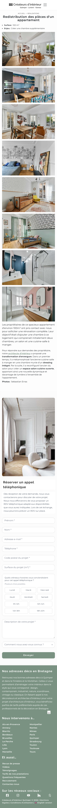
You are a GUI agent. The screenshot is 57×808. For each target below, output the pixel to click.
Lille (4, 745)
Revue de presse (11, 763)
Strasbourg (36, 741)
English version (43, 803)
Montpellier (36, 724)
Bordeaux (7, 734)
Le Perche (7, 741)
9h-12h (16, 604)
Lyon (4, 748)
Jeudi (12, 597)
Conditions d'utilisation (22, 803)
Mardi (28, 590)
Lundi (12, 590)
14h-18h (16, 611)
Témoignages (9, 770)
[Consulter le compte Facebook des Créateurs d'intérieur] (7, 795)
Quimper (34, 738)
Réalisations (33, 13)
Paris (32, 734)
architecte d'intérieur (19, 353)
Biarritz (6, 731)
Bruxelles (7, 738)
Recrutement (9, 780)
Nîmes (33, 731)
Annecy (6, 728)
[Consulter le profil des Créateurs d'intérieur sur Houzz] (39, 795)
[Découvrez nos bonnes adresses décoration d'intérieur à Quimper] (26, 713)
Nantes (33, 728)
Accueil (21, 13)
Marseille (7, 752)
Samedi (44, 597)
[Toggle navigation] (45, 4)
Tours (33, 752)
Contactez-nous (10, 784)
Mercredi (45, 590)
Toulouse (34, 748)
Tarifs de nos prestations (15, 774)
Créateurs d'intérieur (27, 5)
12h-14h (40, 604)
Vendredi (28, 597)
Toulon (33, 745)
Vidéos (6, 767)
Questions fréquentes (14, 777)
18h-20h (41, 611)
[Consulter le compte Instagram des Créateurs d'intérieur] (17, 795)
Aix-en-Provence (11, 724)
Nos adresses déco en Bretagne (27, 671)
